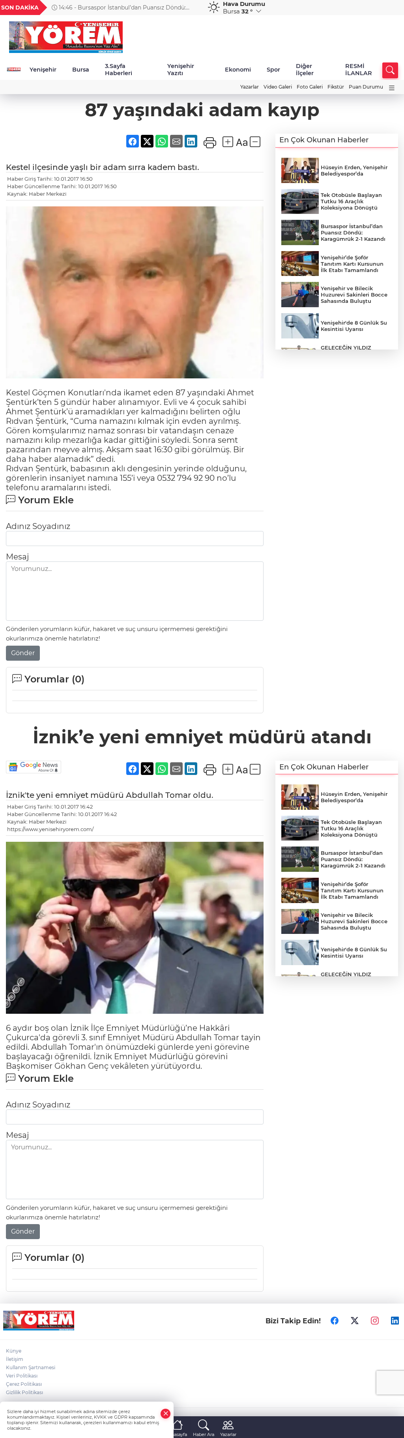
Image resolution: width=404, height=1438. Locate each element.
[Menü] (391, 87)
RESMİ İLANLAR (358, 69)
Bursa (80, 69)
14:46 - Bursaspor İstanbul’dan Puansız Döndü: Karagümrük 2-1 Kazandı (119, 7)
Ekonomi (238, 69)
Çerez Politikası (24, 1384)
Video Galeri (278, 87)
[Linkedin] (395, 1320)
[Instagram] (375, 1320)
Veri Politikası (21, 1376)
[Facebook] (334, 1320)
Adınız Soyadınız (38, 526)
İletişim (14, 1359)
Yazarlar (249, 87)
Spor (273, 69)
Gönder (23, 653)
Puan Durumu (366, 87)
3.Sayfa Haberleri (118, 69)
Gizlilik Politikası (24, 1392)
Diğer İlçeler (305, 69)
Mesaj (17, 556)
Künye (13, 1351)
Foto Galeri (310, 87)
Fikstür (335, 87)
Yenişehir (43, 69)
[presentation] (191, 7)
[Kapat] (165, 1413)
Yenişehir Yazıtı (180, 69)
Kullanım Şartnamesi (30, 1367)
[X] (355, 1320)
